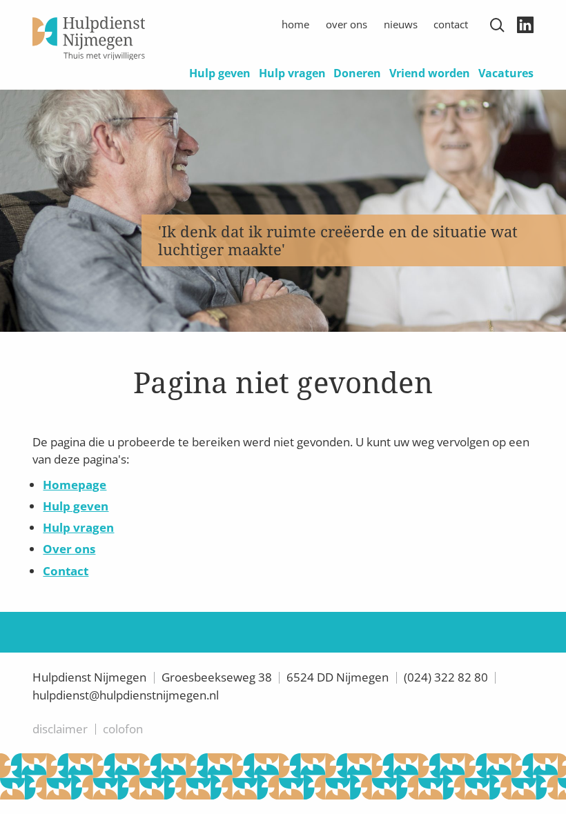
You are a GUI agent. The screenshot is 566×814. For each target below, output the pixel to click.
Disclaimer (60, 729)
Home (295, 24)
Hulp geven (220, 73)
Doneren (357, 73)
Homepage (74, 485)
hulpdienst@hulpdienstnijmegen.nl (125, 695)
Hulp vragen (292, 73)
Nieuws (401, 24)
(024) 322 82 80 (446, 677)
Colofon (123, 729)
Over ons (346, 24)
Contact (450, 24)
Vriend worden (429, 73)
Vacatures (506, 73)
